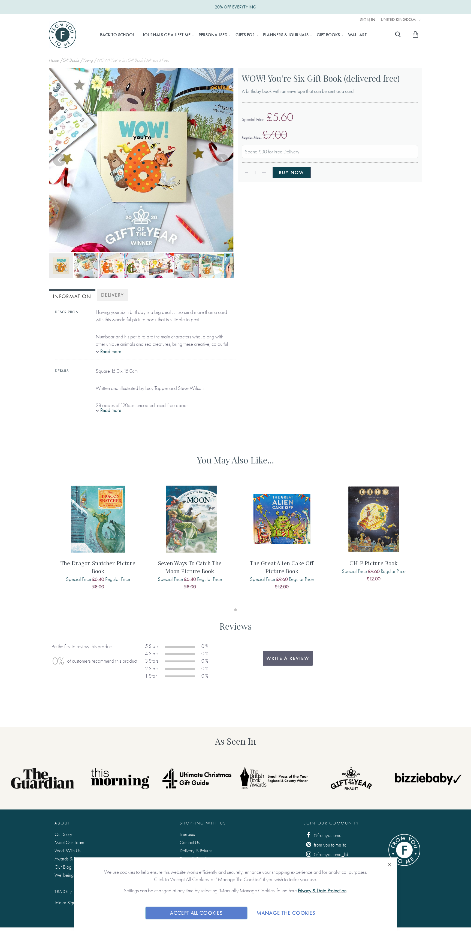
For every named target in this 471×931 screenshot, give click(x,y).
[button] (60, 160)
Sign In (367, 20)
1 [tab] (235, 609)
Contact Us (190, 842)
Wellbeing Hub (69, 875)
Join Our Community (331, 823)
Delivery (112, 295)
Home (54, 60)
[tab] (72, 295)
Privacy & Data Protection (322, 890)
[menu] (233, 35)
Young (88, 60)
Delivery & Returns (196, 850)
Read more (110, 351)
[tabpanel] (98, 541)
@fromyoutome (327, 835)
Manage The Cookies (285, 912)
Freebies (187, 834)
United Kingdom (399, 19)
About (62, 823)
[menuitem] (117, 35)
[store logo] (62, 34)
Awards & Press (69, 859)
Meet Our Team (69, 842)
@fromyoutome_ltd (330, 854)
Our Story (63, 834)
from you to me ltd (329, 845)
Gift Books (71, 60)
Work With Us (67, 850)
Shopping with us (203, 823)
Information (72, 296)
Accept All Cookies (196, 912)
